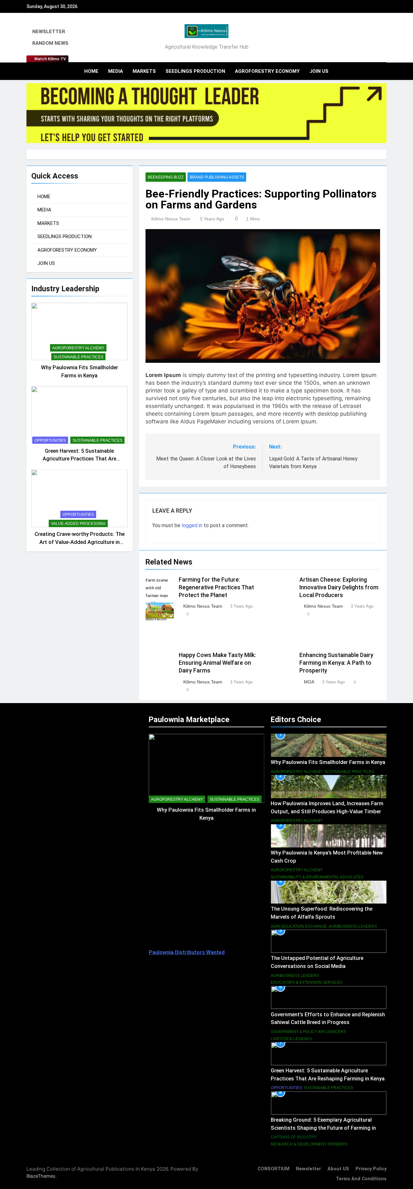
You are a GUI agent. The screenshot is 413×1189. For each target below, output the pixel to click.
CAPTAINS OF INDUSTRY (294, 1137)
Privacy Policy (371, 1169)
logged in (192, 525)
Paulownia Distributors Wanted (187, 952)
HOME (91, 71)
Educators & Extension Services (306, 982)
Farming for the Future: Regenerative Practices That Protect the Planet (216, 587)
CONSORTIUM (273, 1169)
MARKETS (144, 71)
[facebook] (355, 38)
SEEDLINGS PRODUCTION (195, 71)
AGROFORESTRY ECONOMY (267, 71)
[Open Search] (372, 71)
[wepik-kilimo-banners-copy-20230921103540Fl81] (206, 113)
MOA (309, 681)
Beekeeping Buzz (166, 177)
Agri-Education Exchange (299, 926)
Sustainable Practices (78, 356)
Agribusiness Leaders (352, 926)
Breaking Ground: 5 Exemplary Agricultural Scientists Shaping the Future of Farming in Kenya (323, 1128)
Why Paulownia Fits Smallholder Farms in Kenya (328, 762)
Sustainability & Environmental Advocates (317, 877)
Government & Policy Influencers (308, 1032)
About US (338, 1169)
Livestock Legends (291, 1039)
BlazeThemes (40, 1176)
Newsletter (308, 1169)
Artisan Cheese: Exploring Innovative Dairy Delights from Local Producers (338, 587)
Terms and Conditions (361, 1179)
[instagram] (363, 38)
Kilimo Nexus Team (170, 218)
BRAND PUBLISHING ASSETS (217, 177)
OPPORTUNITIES (50, 440)
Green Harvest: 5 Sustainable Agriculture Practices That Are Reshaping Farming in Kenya (79, 459)
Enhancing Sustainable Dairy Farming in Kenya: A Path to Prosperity (336, 663)
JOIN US (318, 71)
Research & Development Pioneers (309, 1144)
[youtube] (383, 38)
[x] (369, 38)
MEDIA (115, 71)
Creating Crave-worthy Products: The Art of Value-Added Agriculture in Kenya (80, 542)
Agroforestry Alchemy (78, 347)
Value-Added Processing (78, 523)
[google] (375, 38)
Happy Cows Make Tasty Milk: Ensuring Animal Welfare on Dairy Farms (217, 663)
